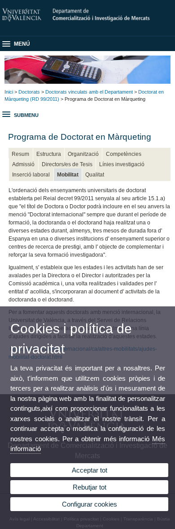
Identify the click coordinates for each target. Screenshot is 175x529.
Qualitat (94, 175)
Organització (83, 154)
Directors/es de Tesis (67, 164)
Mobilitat (68, 175)
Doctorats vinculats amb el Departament (89, 92)
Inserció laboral (31, 175)
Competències (123, 154)
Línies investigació (121, 164)
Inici (8, 92)
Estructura (48, 154)
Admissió (23, 164)
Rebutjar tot (89, 487)
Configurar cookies (89, 504)
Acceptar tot (89, 470)
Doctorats (29, 92)
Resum (20, 154)
